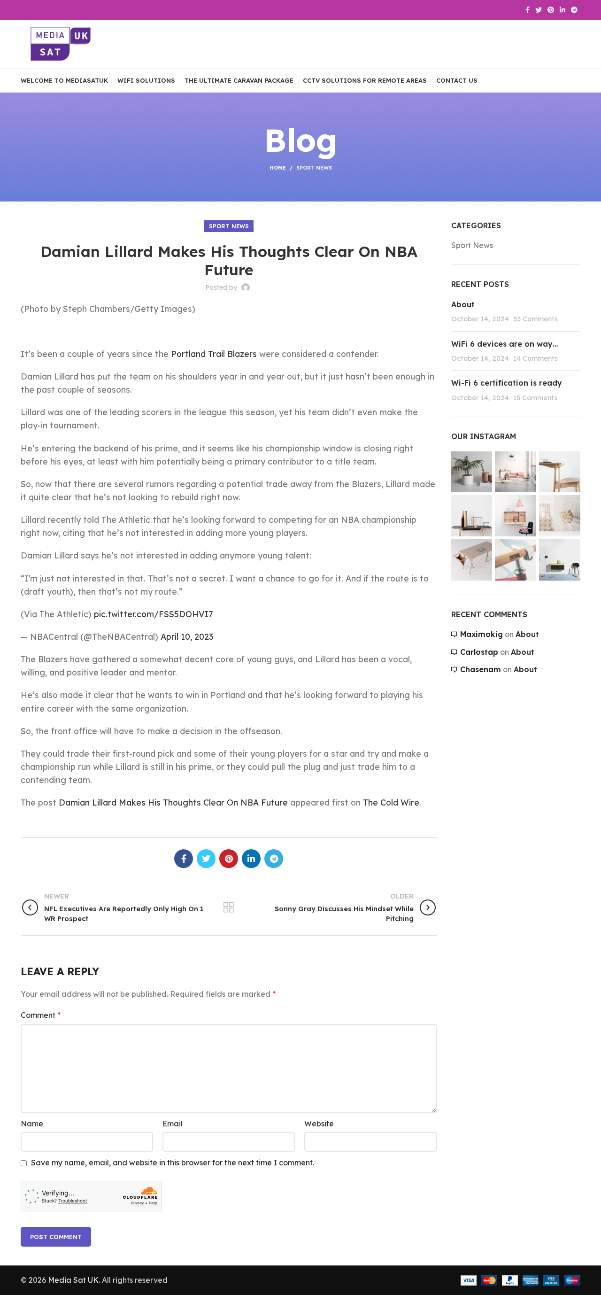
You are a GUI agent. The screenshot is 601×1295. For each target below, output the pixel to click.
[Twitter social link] (538, 10)
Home (278, 167)
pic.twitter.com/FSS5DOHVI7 (153, 614)
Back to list (229, 907)
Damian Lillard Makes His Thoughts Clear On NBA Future (173, 802)
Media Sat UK (73, 1280)
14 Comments (535, 358)
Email (172, 1123)
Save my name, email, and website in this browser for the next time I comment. (172, 1162)
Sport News (314, 167)
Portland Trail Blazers (214, 354)
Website (319, 1123)
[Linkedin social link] (562, 10)
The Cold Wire (391, 802)
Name (32, 1123)
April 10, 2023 (187, 636)
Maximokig (481, 634)
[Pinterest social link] (551, 10)
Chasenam (480, 669)
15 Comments (535, 398)
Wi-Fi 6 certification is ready (506, 383)
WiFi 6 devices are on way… (504, 344)
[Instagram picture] (472, 472)
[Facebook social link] (527, 10)
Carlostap (479, 652)
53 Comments (535, 319)
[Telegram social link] (574, 10)
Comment (41, 1015)
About (463, 304)
